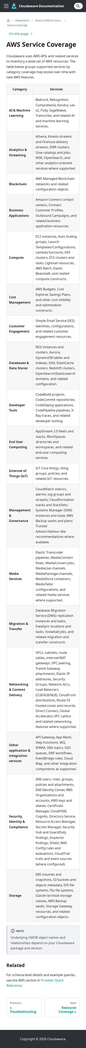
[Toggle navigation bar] (6, 6)
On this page (18, 34)
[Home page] (8, 20)
